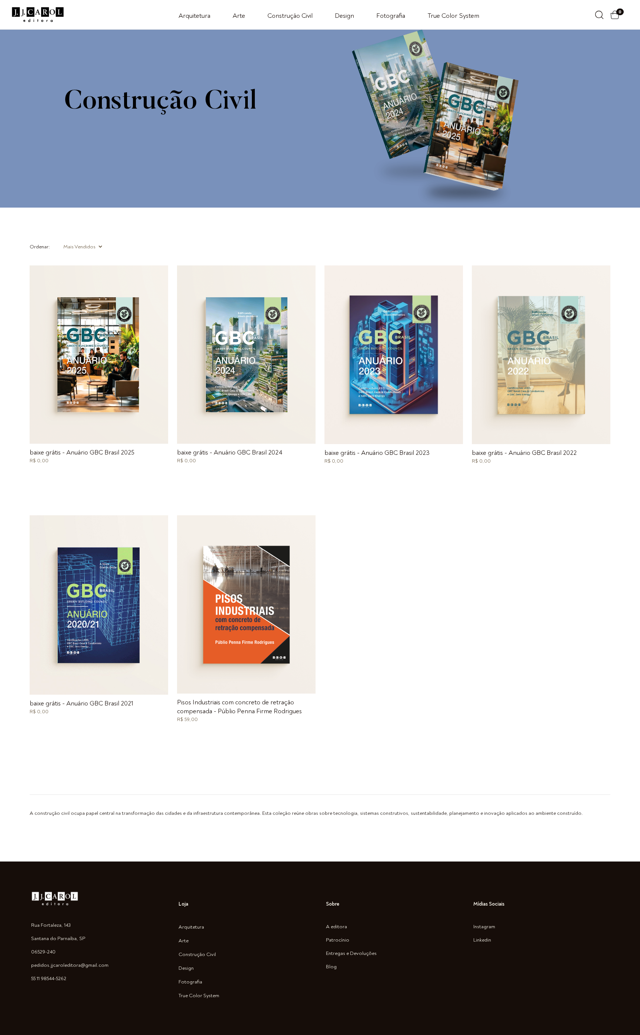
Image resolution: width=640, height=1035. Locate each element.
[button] (618, 15)
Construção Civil (290, 15)
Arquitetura (194, 15)
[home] (38, 14)
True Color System (453, 15)
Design (344, 15)
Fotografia (390, 15)
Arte (239, 15)
